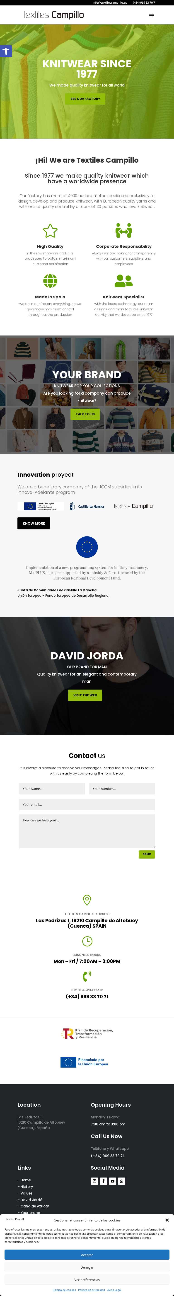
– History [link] (25, 1186)
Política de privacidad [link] (91, 1290)
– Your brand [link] (28, 1212)
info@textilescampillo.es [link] (109, 2)
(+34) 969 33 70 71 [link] (87, 996)
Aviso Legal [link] (114, 1290)
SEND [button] (147, 854)
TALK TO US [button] (85, 414)
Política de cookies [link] (64, 1290)
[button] (167, 1220)
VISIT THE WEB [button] (85, 695)
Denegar (87, 1267)
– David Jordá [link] (30, 1199)
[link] (6, 51)
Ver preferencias (87, 1279)
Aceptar (87, 1255)
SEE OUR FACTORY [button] (85, 99)
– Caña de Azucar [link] (33, 1206)
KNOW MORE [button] (34, 523)
